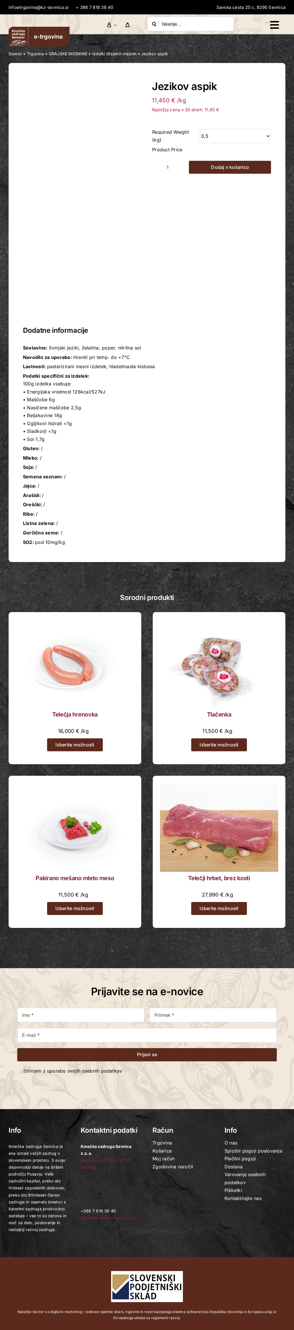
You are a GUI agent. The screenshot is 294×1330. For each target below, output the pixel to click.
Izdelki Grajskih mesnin (114, 53)
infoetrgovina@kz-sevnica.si (39, 7)
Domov (15, 53)
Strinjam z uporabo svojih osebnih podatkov (72, 1071)
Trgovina (35, 53)
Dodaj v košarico (230, 167)
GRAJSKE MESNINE (68, 53)
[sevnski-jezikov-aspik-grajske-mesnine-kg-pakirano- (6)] (82, 196)
